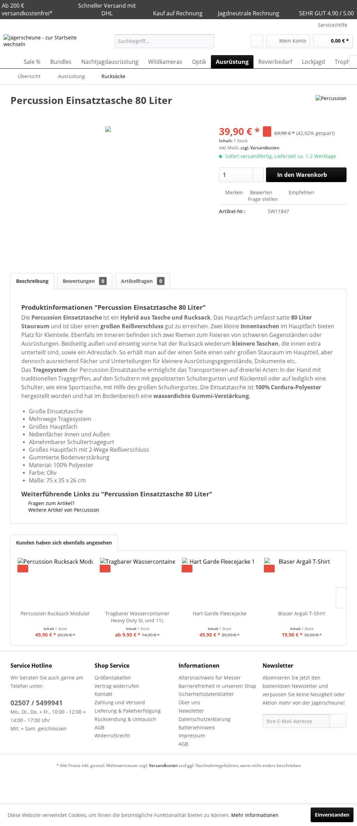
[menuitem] (165, 41)
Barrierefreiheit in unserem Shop (217, 686)
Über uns (189, 702)
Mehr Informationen (255, 815)
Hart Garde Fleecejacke (219, 613)
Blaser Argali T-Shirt (301, 613)
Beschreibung (32, 281)
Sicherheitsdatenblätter (206, 694)
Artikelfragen (141, 281)
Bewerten (261, 192)
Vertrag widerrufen (116, 686)
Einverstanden (332, 814)
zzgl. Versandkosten (260, 148)
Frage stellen (263, 199)
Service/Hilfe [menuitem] (333, 25)
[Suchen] (208, 41)
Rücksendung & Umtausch (125, 719)
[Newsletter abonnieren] (337, 721)
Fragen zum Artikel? (50, 503)
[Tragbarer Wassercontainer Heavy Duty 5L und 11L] (137, 582)
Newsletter (191, 710)
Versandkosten (163, 765)
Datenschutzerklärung (204, 719)
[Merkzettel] (257, 41)
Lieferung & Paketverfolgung (127, 710)
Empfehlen (300, 192)
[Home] (10, 61)
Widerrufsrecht (112, 735)
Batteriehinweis (196, 727)
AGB (99, 727)
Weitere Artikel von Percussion (63, 509)
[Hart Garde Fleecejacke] (219, 582)
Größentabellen (112, 677)
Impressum (191, 735)
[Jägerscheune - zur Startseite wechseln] (46, 43)
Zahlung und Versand (119, 702)
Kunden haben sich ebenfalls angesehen (64, 542)
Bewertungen (83, 281)
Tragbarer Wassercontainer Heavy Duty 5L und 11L (137, 617)
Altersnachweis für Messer (209, 677)
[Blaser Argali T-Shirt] (302, 582)
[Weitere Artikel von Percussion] (331, 107)
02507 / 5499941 (36, 702)
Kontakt (103, 694)
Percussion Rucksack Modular (55, 613)
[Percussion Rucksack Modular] (55, 582)
